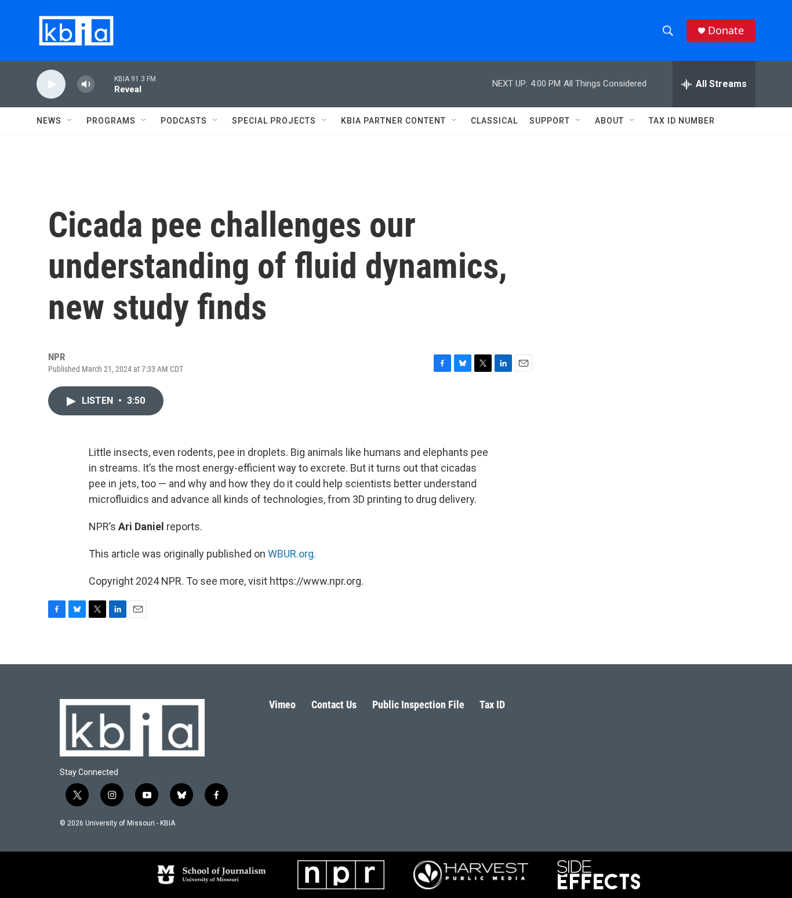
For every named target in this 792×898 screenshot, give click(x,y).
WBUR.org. (292, 554)
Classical (494, 120)
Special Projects (274, 120)
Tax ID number (682, 120)
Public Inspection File (418, 704)
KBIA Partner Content (393, 120)
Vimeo (282, 704)
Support (549, 120)
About (609, 120)
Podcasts (184, 120)
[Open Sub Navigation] (70, 120)
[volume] (86, 84)
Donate (726, 30)
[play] (51, 84)
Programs (111, 120)
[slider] (104, 84)
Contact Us (334, 704)
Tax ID (492, 704)
